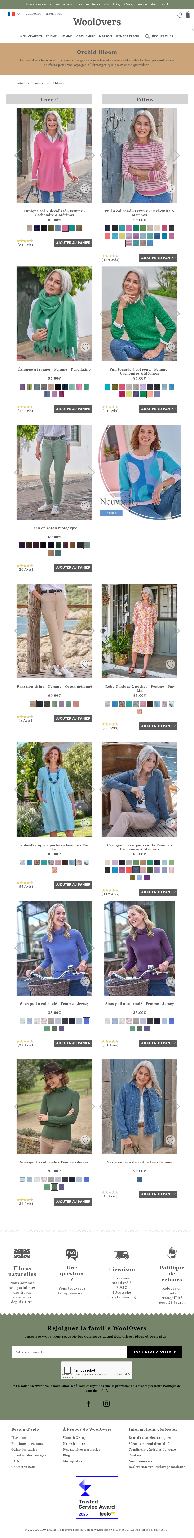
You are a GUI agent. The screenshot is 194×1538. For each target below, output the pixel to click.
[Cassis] (22, 545)
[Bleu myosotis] (115, 704)
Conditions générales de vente (152, 1449)
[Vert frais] (143, 394)
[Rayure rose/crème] (129, 243)
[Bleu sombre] (47, 394)
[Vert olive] (132, 877)
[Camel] (51, 553)
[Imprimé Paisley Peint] (107, 704)
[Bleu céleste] (164, 236)
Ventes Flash (127, 36)
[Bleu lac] (150, 243)
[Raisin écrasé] (22, 387)
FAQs (15, 1461)
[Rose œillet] (65, 228)
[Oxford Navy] (40, 704)
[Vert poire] (143, 228)
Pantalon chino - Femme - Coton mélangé (54, 686)
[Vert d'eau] (68, 704)
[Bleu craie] (139, 877)
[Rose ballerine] (143, 870)
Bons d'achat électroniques (150, 1438)
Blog (66, 1455)
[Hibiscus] (122, 387)
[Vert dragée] (58, 553)
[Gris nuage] (51, 1021)
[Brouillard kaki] (150, 870)
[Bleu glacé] (157, 704)
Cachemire (85, 36)
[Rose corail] (107, 236)
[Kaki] (51, 228)
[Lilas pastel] (54, 394)
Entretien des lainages (28, 1455)
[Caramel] (72, 545)
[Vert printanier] (136, 862)
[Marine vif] (107, 387)
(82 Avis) (25, 244)
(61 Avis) (111, 410)
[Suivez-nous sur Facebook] (88, 1403)
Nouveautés (31, 36)
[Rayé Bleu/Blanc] (22, 1021)
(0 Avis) (110, 1196)
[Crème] (157, 228)
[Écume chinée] (136, 243)
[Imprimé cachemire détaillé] (164, 704)
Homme (67, 36)
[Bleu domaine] (171, 387)
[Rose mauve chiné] (171, 236)
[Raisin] (147, 877)
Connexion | (35, 13)
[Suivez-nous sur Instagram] (106, 1403)
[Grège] (51, 387)
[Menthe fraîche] (164, 862)
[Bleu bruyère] (86, 1021)
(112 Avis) (111, 894)
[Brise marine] (122, 228)
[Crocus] (157, 394)
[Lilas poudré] (129, 236)
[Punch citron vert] (129, 394)
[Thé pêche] (150, 394)
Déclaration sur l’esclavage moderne (157, 1467)
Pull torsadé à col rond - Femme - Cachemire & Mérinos (140, 371)
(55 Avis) (111, 728)
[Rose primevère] (171, 870)
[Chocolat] (150, 704)
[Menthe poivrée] (47, 1028)
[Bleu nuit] (37, 228)
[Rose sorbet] (79, 387)
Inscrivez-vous (153, 1352)
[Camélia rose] (129, 228)
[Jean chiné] (157, 236)
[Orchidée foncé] (136, 394)
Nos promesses (140, 1461)
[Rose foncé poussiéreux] (76, 704)
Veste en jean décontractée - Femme (139, 1162)
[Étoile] (143, 243)
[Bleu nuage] (143, 236)
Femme (51, 36)
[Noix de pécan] (79, 228)
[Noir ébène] (44, 228)
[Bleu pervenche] (164, 870)
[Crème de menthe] (171, 862)
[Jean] (139, 1179)
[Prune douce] (65, 545)
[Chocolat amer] (29, 545)
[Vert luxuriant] (72, 228)
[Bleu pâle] (79, 1021)
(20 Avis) (25, 569)
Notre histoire (74, 1443)
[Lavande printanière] (143, 387)
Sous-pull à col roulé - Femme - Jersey (54, 1004)
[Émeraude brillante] (136, 228)
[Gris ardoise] (80, 545)
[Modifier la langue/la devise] (13, 15)
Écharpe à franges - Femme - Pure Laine (54, 369)
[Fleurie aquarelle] (136, 704)
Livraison (18, 1438)
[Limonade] (122, 236)
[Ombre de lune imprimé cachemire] (122, 704)
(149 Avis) (111, 260)
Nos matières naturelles (81, 1449)
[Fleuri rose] (143, 704)
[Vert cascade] (86, 387)
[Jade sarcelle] (129, 704)
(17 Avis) (25, 410)
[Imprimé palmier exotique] (139, 711)
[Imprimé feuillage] (37, 1021)
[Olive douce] (29, 387)
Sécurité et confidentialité (149, 1443)
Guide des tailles (24, 1449)
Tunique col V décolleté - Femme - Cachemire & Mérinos (54, 213)
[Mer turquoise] (115, 236)
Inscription (54, 13)
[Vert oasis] (54, 704)
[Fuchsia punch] (122, 394)
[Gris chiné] (44, 387)
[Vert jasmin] (87, 545)
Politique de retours (27, 1443)
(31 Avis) (25, 1045)
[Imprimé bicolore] (29, 1021)
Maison (105, 36)
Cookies (135, 1455)
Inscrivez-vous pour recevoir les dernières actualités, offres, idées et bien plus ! (97, 4)
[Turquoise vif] (150, 236)
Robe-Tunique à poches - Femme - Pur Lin (139, 688)
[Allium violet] (136, 236)
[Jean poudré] (58, 228)
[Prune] (61, 394)
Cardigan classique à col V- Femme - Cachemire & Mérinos (139, 847)
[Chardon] (61, 704)
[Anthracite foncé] (171, 228)
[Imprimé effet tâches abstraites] (171, 704)
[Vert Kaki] (47, 704)
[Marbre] (29, 228)
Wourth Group (74, 1438)
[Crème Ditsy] (44, 1021)
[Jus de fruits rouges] (36, 545)
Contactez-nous (23, 1467)
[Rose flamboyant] (164, 228)
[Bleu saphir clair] (37, 387)
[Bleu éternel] (164, 387)
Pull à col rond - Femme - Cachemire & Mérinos (140, 213)
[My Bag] (188, 15)
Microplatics (73, 1461)
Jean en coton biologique (54, 528)
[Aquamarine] (72, 387)
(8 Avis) (25, 720)
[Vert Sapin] (58, 545)
